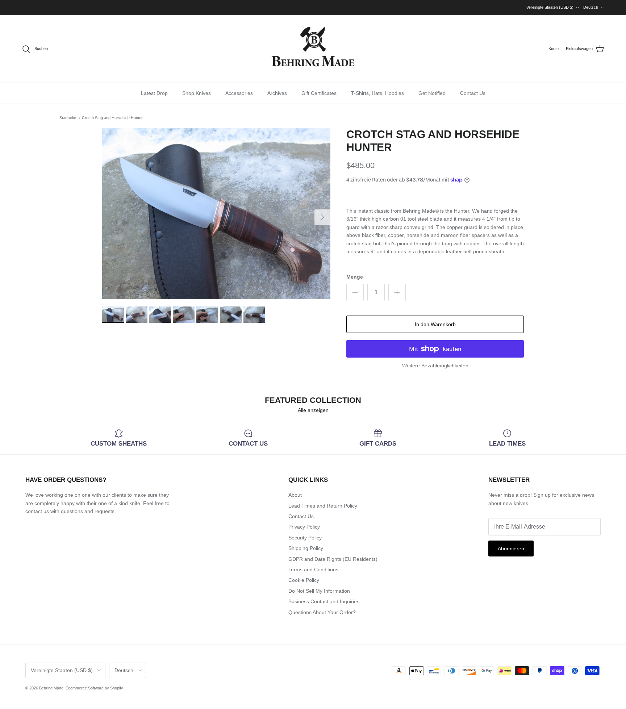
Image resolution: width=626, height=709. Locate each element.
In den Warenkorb (435, 324)
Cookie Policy (303, 580)
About (295, 495)
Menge (354, 277)
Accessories (239, 93)
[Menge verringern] (355, 292)
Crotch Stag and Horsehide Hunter (112, 118)
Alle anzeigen (313, 410)
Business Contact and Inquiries (323, 601)
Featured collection (313, 400)
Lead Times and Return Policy (322, 506)
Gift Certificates (319, 93)
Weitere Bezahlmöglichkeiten (435, 365)
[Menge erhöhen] (397, 292)
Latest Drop (154, 93)
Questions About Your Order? (322, 612)
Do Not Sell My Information (319, 591)
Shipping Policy (305, 548)
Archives (277, 93)
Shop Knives (196, 93)
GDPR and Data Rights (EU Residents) (332, 559)
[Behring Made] (313, 48)
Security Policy (305, 538)
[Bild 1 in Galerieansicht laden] (216, 213)
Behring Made (51, 688)
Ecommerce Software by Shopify (94, 688)
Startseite (67, 118)
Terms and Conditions (313, 569)
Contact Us (472, 93)
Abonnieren (511, 548)
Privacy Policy (304, 527)
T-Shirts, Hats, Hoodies (377, 93)
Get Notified (432, 93)
